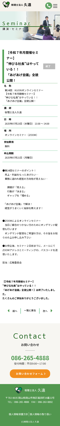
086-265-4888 (30, 357)
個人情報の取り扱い (40, 414)
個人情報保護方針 (18, 414)
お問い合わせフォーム (30, 373)
